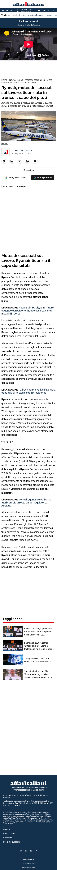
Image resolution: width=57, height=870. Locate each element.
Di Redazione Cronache (22, 150)
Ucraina (49, 15)
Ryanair (21, 187)
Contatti (6, 829)
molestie (8, 187)
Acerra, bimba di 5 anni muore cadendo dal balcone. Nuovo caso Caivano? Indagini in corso (27, 310)
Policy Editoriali (9, 833)
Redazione (7, 838)
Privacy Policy (28, 860)
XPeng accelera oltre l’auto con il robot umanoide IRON (37, 660)
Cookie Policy (29, 864)
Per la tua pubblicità (11, 842)
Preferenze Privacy (28, 868)
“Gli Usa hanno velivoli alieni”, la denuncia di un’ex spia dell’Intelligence (28, 391)
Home (4, 80)
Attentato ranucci (35, 15)
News (12, 80)
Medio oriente (19, 15)
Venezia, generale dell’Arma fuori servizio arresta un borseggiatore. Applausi (26, 502)
